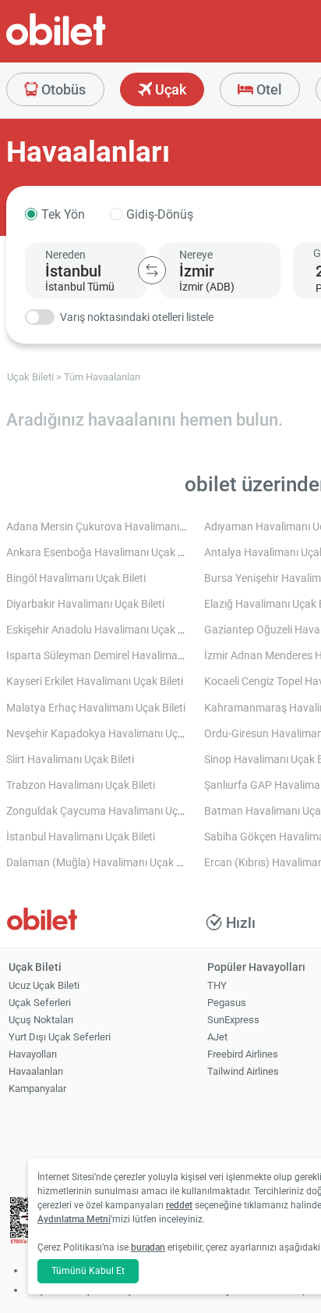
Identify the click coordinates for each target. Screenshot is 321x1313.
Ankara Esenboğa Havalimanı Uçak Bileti (103, 552)
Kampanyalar (37, 1088)
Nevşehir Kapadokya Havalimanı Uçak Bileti (110, 733)
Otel (267, 89)
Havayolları (33, 1054)
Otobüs (62, 89)
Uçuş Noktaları (41, 1020)
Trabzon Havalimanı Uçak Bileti (80, 785)
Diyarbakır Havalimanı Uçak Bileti (85, 604)
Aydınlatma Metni (74, 1219)
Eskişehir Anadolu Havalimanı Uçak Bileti (103, 630)
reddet (179, 1205)
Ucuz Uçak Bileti (44, 985)
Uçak (169, 89)
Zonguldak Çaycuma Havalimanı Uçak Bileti (110, 811)
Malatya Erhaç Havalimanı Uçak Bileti (95, 708)
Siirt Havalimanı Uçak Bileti (70, 759)
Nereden (65, 254)
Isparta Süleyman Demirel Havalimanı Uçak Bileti (122, 655)
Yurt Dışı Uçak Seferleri (60, 1037)
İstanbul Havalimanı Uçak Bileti (80, 837)
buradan (148, 1247)
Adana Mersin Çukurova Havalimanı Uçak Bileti (118, 526)
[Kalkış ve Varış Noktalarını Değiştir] (152, 270)
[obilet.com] (93, 43)
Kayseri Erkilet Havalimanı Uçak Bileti (94, 681)
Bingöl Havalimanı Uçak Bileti (76, 578)
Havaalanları (36, 1071)
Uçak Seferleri (40, 1002)
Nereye (196, 254)
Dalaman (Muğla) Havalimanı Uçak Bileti (102, 862)
